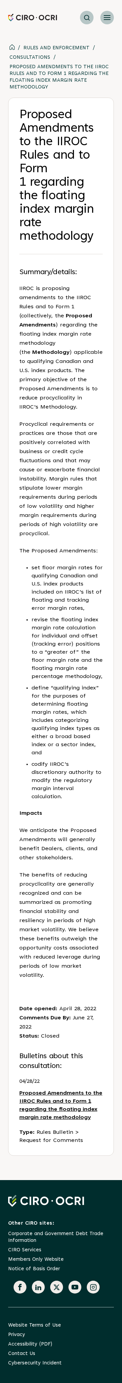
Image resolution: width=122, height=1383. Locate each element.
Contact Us (21, 1353)
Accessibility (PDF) (30, 1344)
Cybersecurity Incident (35, 1363)
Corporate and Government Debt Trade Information (55, 1237)
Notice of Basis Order (34, 1269)
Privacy (16, 1334)
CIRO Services (24, 1250)
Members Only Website (36, 1259)
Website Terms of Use (34, 1325)
